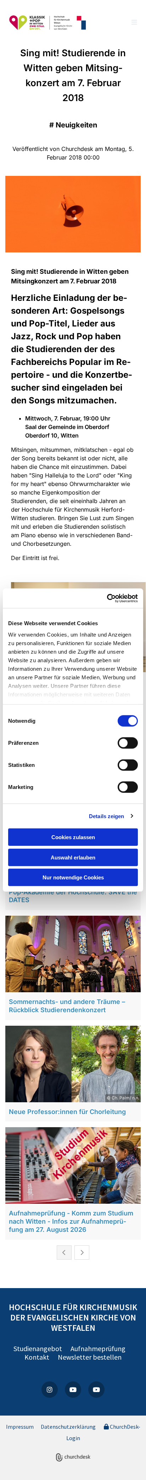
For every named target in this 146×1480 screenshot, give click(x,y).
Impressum (20, 1426)
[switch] (128, 743)
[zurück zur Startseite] (47, 22)
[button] (122, 22)
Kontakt (36, 1357)
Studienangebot (38, 1348)
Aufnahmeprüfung (99, 1348)
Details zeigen (106, 816)
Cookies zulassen (73, 837)
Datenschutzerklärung (68, 1426)
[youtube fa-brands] (73, 1389)
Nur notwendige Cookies (73, 877)
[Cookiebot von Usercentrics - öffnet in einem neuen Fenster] (107, 598)
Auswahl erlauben (73, 857)
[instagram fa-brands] (49, 1389)
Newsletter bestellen (90, 1357)
